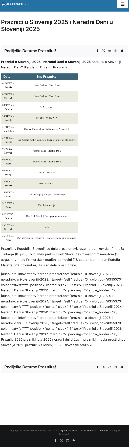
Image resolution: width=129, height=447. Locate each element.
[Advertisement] (64, 396)
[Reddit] (110, 51)
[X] (104, 51)
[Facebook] (98, 51)
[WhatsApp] (116, 51)
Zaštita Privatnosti (88, 430)
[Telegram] (122, 51)
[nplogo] (15, 3)
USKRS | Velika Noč (46, 118)
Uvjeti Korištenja (68, 430)
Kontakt (104, 430)
